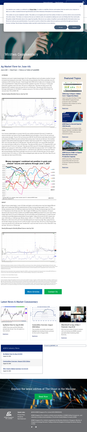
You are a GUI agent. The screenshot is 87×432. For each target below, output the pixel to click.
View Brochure (59, 2)
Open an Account (48, 2)
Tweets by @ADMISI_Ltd (51, 345)
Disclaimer (20, 416)
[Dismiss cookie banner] (80, 6)
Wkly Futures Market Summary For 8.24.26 (15, 369)
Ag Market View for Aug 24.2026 (13, 325)
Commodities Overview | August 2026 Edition (16, 361)
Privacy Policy (21, 414)
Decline (74, 27)
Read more (65, 108)
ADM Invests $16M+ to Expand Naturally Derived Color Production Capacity (72, 154)
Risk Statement (22, 418)
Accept (61, 27)
